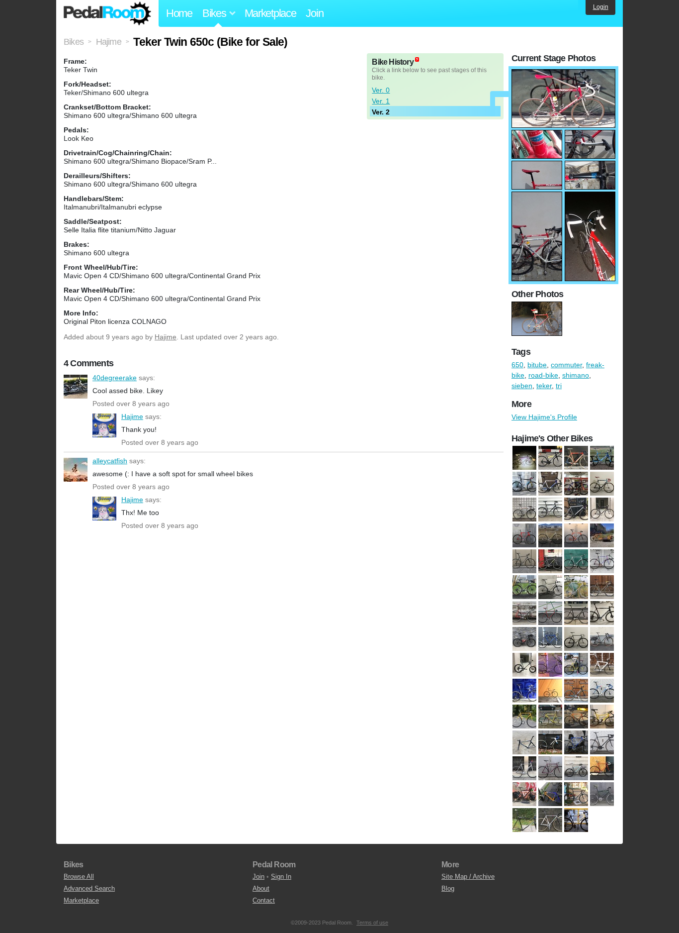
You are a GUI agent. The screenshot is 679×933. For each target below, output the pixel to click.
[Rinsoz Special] (524, 639)
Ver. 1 (381, 101)
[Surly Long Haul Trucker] (602, 639)
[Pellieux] (602, 588)
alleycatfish (75, 470)
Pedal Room (107, 13)
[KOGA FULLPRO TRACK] (576, 536)
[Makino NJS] (576, 562)
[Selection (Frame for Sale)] (576, 639)
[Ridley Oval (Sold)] (550, 795)
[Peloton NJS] (524, 614)
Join (314, 13)
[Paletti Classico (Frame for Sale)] (576, 588)
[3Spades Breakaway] (524, 458)
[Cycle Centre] (550, 717)
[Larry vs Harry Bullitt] (602, 536)
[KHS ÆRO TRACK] (524, 769)
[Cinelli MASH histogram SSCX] (576, 691)
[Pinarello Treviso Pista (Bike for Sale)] (550, 614)
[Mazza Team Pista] (602, 562)
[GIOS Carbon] (576, 743)
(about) (417, 59)
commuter (566, 365)
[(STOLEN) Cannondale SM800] (602, 795)
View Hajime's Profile (544, 417)
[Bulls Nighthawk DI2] (550, 458)
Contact (264, 900)
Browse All (79, 876)
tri (559, 386)
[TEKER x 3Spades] (550, 821)
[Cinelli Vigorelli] (602, 691)
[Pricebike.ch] (524, 795)
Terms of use (372, 923)
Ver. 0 (381, 90)
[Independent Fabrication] (602, 743)
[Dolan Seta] (576, 484)
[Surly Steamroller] (524, 821)
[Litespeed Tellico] (550, 562)
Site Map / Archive (468, 876)
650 (517, 365)
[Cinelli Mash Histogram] (524, 484)
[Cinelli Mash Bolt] (550, 691)
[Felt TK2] (524, 743)
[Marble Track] (550, 769)
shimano (575, 375)
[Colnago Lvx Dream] (550, 484)
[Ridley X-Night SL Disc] (602, 614)
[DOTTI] (602, 717)
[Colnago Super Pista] (524, 717)
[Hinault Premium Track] (524, 536)
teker (544, 386)
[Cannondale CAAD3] (576, 458)
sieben (521, 386)
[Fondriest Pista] (524, 510)
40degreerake (75, 387)
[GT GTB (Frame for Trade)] (602, 510)
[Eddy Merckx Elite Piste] (602, 484)
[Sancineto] (550, 639)
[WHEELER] (524, 665)
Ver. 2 (381, 112)
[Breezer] (524, 691)
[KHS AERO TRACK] (550, 536)
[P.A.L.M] (602, 769)
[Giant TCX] (550, 743)
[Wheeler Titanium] (550, 665)
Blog (447, 888)
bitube (537, 365)
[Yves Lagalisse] (576, 665)
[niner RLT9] (524, 588)
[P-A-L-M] (576, 769)
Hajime (165, 337)
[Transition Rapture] (576, 821)
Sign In (281, 876)
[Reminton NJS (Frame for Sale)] (576, 614)
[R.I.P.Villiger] (576, 795)
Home (179, 13)
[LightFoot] (524, 562)
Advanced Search (89, 888)
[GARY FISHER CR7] (550, 510)
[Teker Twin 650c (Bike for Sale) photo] (563, 74)
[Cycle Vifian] (576, 717)
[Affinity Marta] (602, 665)
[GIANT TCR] (576, 510)
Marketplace (270, 13)
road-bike (543, 375)
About (261, 888)
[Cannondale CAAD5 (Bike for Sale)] (602, 458)
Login (600, 6)
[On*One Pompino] (550, 588)
